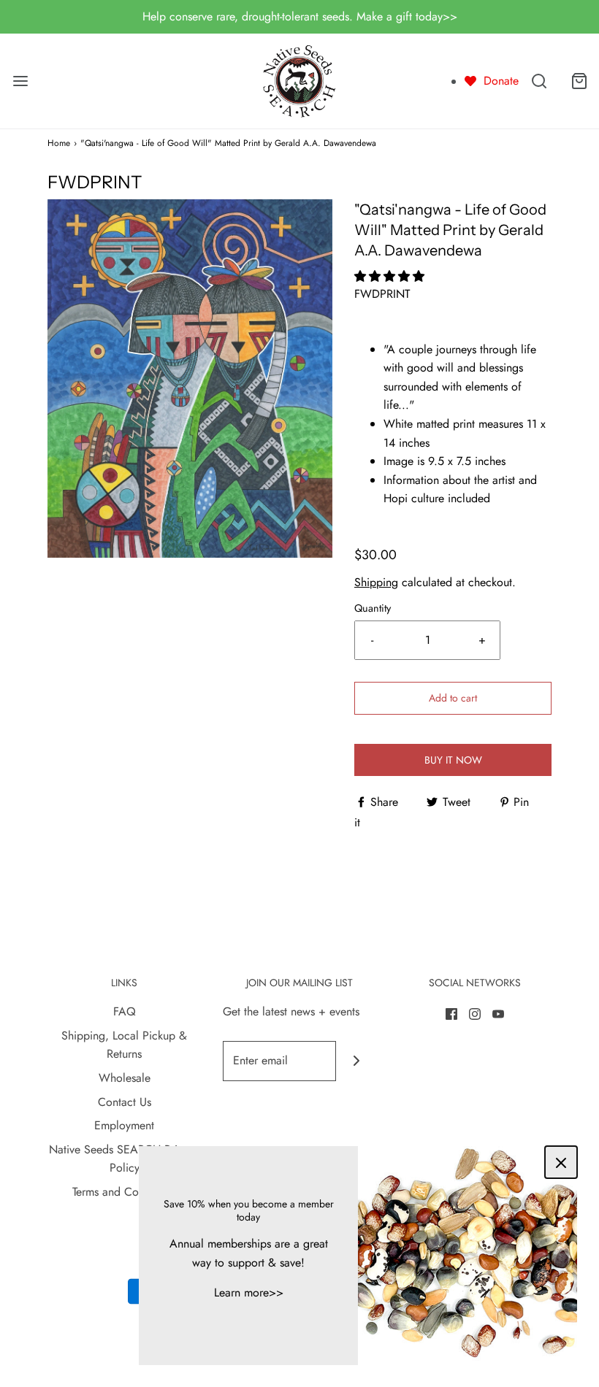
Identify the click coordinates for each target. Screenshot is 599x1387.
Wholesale (124, 1077)
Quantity (372, 608)
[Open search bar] (539, 81)
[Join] (356, 1061)
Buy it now (453, 760)
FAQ (124, 1011)
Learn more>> (248, 1292)
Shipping (376, 582)
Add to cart (453, 698)
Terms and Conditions (124, 1191)
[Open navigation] (20, 81)
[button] (391, 276)
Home (58, 143)
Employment (124, 1125)
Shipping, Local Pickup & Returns (124, 1045)
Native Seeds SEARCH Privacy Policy (124, 1159)
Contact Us (124, 1102)
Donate (501, 80)
